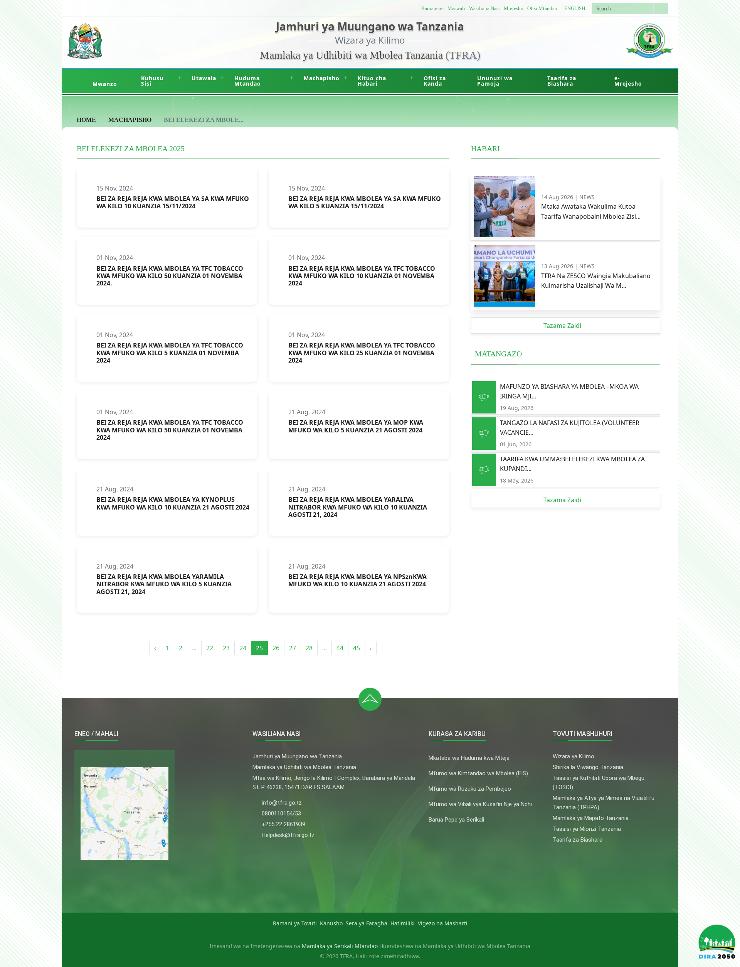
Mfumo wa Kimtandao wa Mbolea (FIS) (478, 773)
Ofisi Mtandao (542, 8)
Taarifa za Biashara (561, 80)
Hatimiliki (402, 923)
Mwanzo (104, 84)
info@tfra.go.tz (282, 802)
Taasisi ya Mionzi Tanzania (587, 828)
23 (226, 648)
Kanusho (331, 923)
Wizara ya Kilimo (573, 756)
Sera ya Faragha (366, 923)
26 (275, 648)
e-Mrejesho (628, 80)
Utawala (204, 78)
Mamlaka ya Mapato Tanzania (591, 818)
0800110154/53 (281, 813)
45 (356, 648)
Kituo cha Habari (372, 80)
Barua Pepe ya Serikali (456, 819)
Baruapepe (432, 8)
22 (209, 648)
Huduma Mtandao (247, 80)
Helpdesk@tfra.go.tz (288, 835)
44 (339, 648)
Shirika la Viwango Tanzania (588, 767)
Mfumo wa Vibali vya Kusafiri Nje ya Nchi (480, 804)
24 (242, 648)
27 (292, 648)
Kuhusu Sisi (152, 80)
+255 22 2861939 (283, 824)
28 (309, 648)
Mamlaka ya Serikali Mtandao (340, 946)
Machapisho (322, 78)
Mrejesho (513, 8)
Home (86, 119)
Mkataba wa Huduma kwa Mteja (469, 757)
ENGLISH (574, 8)
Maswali (456, 8)
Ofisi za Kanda (435, 80)
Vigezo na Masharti (443, 923)
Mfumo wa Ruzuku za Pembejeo (470, 788)
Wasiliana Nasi (484, 8)
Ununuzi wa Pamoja (495, 80)
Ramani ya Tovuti (295, 923)
